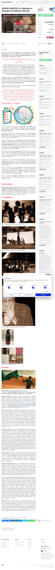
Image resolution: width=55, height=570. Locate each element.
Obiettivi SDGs (23, 43)
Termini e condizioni (38, 565)
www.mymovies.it (30, 510)
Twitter (29, 543)
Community (23, 2)
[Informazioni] (52, 32)
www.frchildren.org (29, 474)
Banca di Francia (50, 557)
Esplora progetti (4, 542)
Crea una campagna (43, 2)
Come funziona (29, 2)
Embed (38, 520)
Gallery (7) (17, 43)
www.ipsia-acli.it (12, 498)
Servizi (35, 2)
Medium (29, 546)
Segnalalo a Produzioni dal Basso (7, 529)
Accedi (51, 2)
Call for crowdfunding (5, 546)
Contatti (39, 11)
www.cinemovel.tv (24, 407)
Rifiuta (12, 294)
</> (52, 43)
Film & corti (51, 34)
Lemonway (43, 556)
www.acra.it (9, 426)
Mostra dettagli (46, 291)
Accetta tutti (43, 294)
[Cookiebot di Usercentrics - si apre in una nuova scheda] (46, 274)
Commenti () (10, 43)
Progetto (3, 43)
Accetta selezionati (27, 294)
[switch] (21, 287)
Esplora (17, 2)
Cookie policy (45, 565)
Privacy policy (50, 565)
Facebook (29, 542)
